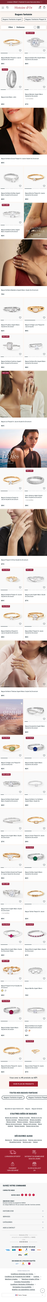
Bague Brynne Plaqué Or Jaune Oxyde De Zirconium (35, 194)
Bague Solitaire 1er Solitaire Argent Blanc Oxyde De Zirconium (34, 800)
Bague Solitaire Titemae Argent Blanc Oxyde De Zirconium (19, 691)
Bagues (27, 1109)
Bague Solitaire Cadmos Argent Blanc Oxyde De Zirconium (11, 362)
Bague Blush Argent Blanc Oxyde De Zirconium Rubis (11, 950)
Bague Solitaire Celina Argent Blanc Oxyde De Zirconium (10, 230)
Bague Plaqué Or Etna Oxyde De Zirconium (14, 560)
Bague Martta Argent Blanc (33, 988)
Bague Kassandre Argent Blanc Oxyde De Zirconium (35, 727)
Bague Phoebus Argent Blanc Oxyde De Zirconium (10, 325)
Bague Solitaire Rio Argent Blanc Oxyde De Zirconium (35, 58)
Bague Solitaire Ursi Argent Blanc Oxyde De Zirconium (33, 1026)
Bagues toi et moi (36, 1117)
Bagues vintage (11, 1122)
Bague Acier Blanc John (8, 97)
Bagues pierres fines (32, 1126)
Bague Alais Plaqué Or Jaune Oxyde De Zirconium (34, 1067)
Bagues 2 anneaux (22, 1122)
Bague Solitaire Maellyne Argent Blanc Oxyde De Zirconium (19, 290)
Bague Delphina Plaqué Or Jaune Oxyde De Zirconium (9, 632)
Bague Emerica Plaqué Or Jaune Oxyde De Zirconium (11, 1067)
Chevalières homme (15, 1142)
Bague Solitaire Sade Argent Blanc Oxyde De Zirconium (10, 800)
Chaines (35, 1142)
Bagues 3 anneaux (11, 1120)
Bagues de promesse (11, 1117)
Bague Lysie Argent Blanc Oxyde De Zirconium (35, 595)
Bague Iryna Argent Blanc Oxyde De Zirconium (11, 836)
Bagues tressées (20, 1126)
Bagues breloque (23, 1120)
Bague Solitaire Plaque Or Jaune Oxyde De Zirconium (11, 595)
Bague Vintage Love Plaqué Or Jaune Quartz (34, 325)
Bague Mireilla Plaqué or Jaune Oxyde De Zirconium (11, 58)
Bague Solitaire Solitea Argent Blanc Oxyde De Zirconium (10, 194)
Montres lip (8, 1140)
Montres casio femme (20, 1140)
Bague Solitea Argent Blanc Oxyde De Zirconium (33, 763)
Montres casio (27, 1142)
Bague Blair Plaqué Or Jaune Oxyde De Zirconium (34, 632)
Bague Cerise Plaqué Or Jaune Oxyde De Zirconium (34, 836)
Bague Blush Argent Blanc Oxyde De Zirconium (35, 950)
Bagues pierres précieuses (14, 1124)
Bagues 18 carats (24, 1117)
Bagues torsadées (35, 1122)
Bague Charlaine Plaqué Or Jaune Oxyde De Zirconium (9, 498)
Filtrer (10, 27)
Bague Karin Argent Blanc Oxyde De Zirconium (11, 909)
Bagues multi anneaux (30, 1124)
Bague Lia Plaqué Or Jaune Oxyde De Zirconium (16, 421)
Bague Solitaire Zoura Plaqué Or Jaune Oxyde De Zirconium (20, 158)
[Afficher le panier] (44, 7)
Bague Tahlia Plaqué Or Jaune (34, 911)
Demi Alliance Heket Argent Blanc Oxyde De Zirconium (33, 496)
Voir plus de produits (23, 1084)
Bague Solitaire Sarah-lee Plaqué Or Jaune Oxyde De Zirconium (11, 873)
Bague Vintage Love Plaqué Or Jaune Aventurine (10, 763)
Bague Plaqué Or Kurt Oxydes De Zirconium (11, 986)
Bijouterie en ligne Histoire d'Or (14, 1109)
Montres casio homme (35, 1140)
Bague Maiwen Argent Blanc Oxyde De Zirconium (34, 95)
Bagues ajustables (35, 1120)
